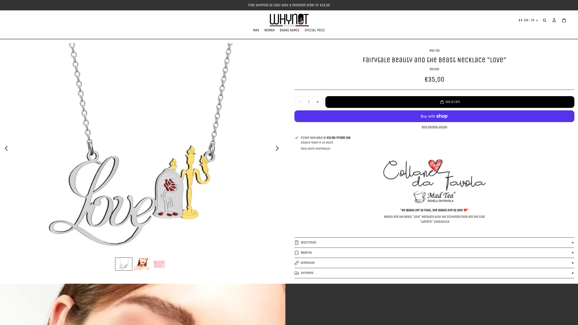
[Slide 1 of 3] (124, 264)
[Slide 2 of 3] (142, 264)
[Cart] (564, 20)
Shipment (307, 273)
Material (306, 253)
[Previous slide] (5, 149)
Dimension (308, 263)
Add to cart (452, 102)
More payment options (434, 126)
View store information (315, 148)
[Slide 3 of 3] (160, 264)
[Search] (545, 20)
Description (308, 242)
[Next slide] (278, 149)
